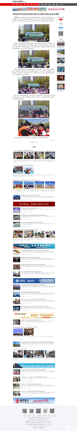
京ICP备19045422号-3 (32, 419)
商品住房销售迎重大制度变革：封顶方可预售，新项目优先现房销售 (61, 73)
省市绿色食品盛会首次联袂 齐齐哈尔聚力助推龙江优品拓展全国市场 (61, 47)
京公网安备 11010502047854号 (43, 419)
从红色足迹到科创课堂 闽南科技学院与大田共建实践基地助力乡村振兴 (25, 229)
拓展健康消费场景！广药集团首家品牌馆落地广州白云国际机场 (61, 91)
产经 (21, 4)
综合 (46, 4)
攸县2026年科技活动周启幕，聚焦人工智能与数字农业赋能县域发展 (33, 369)
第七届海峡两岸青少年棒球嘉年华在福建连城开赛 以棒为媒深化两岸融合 (34, 215)
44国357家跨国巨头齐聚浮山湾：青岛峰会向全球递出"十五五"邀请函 (25, 327)
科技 (32, 4)
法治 (42, 4)
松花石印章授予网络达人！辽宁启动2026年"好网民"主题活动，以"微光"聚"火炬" (35, 306)
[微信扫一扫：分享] (61, 31)
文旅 (35, 4)
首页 (14, 4)
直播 (57, 4)
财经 (17, 4)
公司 (24, 4)
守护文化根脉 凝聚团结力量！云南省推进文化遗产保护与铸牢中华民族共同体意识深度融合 (37, 342)
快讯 (50, 4)
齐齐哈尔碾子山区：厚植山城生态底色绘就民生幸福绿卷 (61, 56)
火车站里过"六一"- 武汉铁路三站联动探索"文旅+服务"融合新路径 (32, 391)
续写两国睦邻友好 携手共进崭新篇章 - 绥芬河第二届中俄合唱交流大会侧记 (26, 180)
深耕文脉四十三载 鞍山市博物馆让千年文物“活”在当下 (30, 195)
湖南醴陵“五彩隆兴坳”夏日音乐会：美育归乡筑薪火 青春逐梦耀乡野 (33, 264)
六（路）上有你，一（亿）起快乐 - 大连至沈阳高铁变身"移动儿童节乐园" (34, 376)
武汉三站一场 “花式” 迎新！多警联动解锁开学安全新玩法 (23, 150)
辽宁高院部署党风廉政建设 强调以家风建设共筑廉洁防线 (31, 271)
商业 (28, 4)
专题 (53, 4)
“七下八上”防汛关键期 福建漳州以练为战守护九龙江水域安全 (32, 222)
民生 (39, 4)
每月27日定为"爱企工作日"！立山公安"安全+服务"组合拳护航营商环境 (33, 299)
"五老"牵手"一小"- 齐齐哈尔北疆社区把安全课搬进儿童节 (31, 384)
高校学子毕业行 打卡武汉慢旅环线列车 (20, 349)
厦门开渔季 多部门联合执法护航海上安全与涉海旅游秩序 (23, 165)
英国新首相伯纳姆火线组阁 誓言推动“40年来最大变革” (31, 257)
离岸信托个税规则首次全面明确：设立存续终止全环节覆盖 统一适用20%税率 (35, 250)
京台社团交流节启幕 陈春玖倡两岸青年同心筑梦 (29, 208)
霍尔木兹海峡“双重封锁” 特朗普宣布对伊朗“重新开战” (30, 292)
